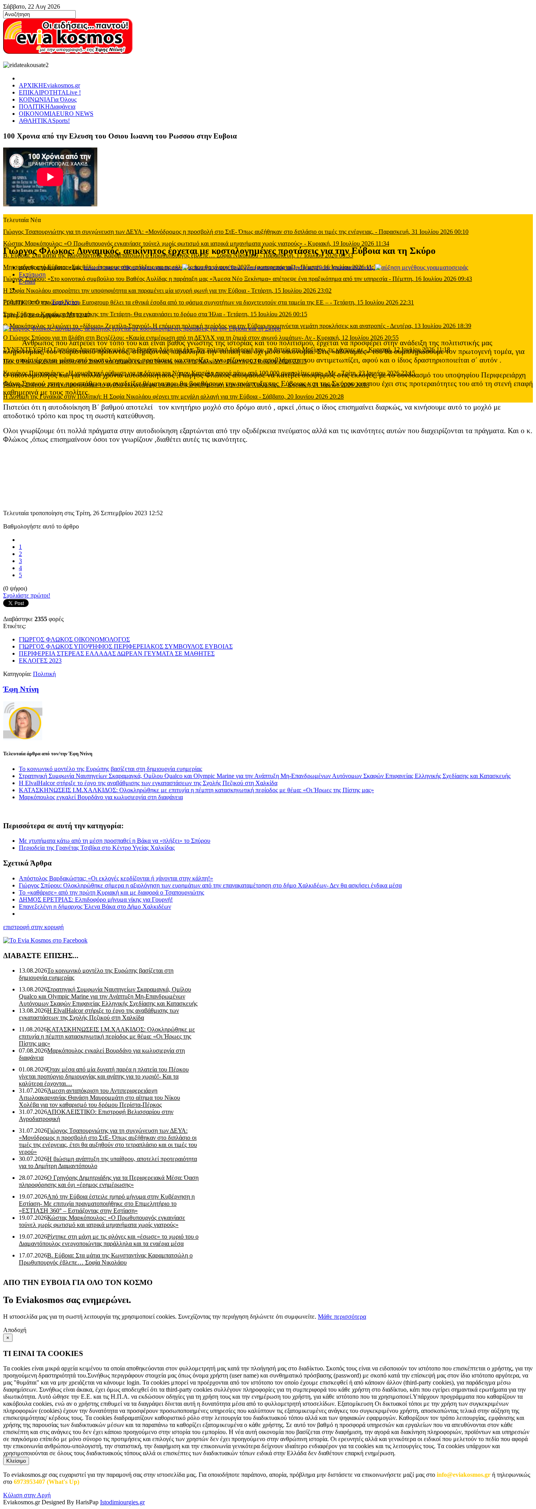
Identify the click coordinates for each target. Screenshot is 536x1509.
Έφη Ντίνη (65, 302)
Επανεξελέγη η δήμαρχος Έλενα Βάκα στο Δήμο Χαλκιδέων (95, 906)
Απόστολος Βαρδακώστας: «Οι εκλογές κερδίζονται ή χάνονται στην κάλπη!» (116, 878)
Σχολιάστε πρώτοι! (26, 595)
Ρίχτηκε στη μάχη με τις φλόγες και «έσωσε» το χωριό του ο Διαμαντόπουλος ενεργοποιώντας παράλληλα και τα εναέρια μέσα (109, 1240)
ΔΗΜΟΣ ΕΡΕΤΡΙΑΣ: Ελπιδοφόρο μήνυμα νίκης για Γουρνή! (96, 899)
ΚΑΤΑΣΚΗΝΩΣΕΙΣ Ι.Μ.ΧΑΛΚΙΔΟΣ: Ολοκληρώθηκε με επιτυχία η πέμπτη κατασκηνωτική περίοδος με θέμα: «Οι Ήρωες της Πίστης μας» (196, 790)
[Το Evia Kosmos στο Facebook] (268, 940)
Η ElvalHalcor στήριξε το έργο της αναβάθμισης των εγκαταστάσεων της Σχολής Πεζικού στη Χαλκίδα (148, 783)
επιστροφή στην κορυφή (33, 927)
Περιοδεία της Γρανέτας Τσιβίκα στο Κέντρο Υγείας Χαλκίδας (97, 847)
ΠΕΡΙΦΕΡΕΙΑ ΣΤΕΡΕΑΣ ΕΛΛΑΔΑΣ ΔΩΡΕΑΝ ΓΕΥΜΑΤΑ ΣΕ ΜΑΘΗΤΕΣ (117, 653)
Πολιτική (44, 674)
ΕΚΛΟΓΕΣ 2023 (40, 660)
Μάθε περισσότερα (342, 1316)
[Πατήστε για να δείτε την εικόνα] (142, 328)
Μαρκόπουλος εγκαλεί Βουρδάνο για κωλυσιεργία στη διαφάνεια (101, 797)
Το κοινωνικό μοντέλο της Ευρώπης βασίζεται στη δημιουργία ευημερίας (110, 768)
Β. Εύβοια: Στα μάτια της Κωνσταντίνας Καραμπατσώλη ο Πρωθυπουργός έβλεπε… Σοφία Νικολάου (106, 1259)
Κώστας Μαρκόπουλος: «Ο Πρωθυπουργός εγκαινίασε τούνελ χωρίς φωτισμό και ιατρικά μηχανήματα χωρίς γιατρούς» (102, 1221)
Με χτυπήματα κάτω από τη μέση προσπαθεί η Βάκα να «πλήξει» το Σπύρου (114, 840)
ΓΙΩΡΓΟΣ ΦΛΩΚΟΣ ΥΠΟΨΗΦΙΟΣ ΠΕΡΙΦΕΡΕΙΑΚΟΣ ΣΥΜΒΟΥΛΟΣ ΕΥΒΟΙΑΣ (126, 646)
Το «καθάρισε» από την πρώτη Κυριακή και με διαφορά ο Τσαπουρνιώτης (111, 892)
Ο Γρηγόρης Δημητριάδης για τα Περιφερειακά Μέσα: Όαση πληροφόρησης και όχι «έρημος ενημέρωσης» (109, 1181)
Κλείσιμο (16, 1461)
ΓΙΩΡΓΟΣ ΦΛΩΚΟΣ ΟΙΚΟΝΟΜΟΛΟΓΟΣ (74, 639)
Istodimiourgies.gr (122, 1502)
